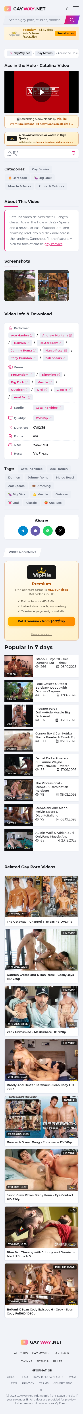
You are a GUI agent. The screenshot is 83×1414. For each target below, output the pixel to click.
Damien (20, 343)
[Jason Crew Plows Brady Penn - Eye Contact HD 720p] (41, 1170)
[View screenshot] (19, 285)
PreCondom (20, 374)
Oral (40, 389)
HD (72, 1210)
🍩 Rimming (41, 486)
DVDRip (42, 418)
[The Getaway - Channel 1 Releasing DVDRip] (41, 896)
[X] (60, 531)
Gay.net (29, 9)
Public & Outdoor (51, 186)
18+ (41, 1389)
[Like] (9, 153)
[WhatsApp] (48, 531)
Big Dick (17, 382)
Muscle (42, 382)
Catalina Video (47, 407)
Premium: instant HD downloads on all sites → (41, 124)
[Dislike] (15, 153)
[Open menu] (76, 9)
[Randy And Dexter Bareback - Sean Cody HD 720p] (41, 1060)
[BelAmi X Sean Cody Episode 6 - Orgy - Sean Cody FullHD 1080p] (41, 1284)
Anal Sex (20, 397)
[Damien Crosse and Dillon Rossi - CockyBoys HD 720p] (41, 950)
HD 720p (69, 932)
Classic (62, 389)
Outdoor (17, 389)
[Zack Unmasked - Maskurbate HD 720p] (41, 1006)
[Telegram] (23, 531)
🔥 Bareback (17, 178)
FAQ (25, 1377)
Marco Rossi (54, 350)
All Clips (21, 1353)
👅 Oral (13, 502)
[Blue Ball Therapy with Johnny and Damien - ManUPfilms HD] (41, 1227)
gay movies (53, 244)
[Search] (72, 20)
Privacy (28, 1383)
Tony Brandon (21, 358)
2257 (14, 1383)
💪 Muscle (40, 494)
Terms (43, 1383)
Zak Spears (53, 358)
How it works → (41, 634)
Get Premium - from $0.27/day (41, 621)
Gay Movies (44, 53)
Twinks (26, 1361)
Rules (57, 1361)
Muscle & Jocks (19, 186)
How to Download (48, 1377)
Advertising (62, 1383)
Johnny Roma (21, 350)
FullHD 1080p (65, 1267)
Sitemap (43, 1361)
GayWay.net (22, 53)
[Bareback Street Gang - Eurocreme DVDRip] (41, 1117)
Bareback (61, 1353)
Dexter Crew (48, 343)
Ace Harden (20, 335)
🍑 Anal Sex (53, 502)
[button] (66, 9)
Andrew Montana (55, 335)
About (12, 1377)
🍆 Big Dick (43, 178)
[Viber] (35, 531)
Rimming (49, 374)
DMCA (72, 1377)
